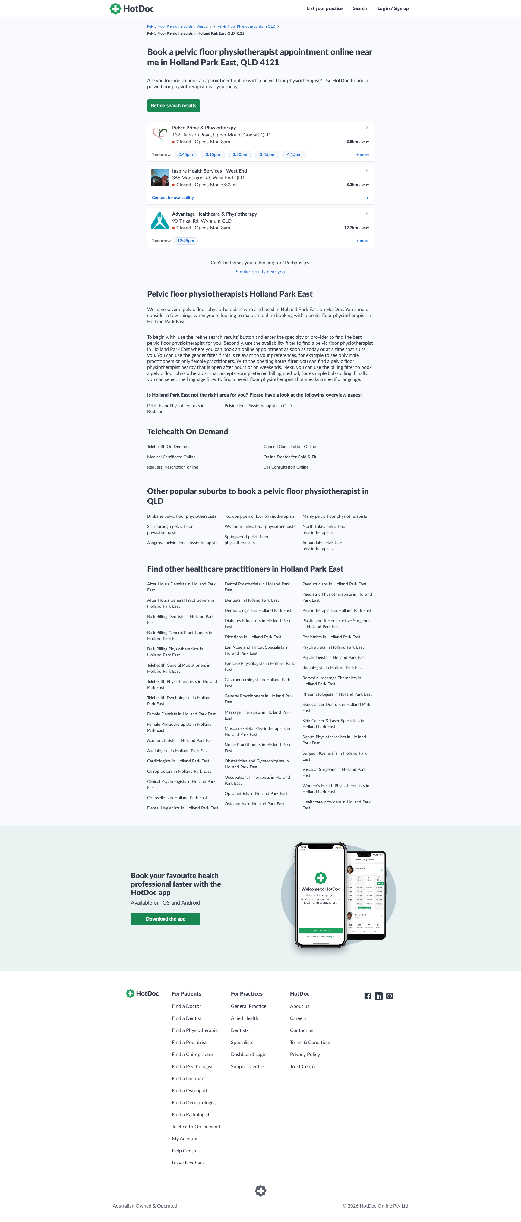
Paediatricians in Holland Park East (334, 584)
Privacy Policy (305, 1054)
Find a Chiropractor (192, 1054)
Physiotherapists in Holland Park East (336, 611)
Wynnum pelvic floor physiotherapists (260, 527)
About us (299, 1006)
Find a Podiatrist (189, 1042)
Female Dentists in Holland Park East (181, 714)
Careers (298, 1018)
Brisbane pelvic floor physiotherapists (181, 516)
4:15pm (294, 155)
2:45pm (185, 155)
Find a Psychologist (192, 1066)
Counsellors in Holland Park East (177, 798)
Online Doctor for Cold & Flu (290, 457)
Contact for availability (173, 198)
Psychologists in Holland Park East (334, 658)
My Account (185, 1138)
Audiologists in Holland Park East (177, 751)
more (362, 155)
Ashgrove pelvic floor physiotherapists (182, 543)
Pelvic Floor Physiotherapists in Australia (179, 26)
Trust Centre (303, 1066)
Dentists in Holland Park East (252, 600)
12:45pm (185, 241)
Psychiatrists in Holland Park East (333, 647)
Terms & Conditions (310, 1042)
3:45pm (267, 155)
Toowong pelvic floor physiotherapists (260, 516)
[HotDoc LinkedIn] (378, 996)
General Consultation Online (290, 447)
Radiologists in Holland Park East (332, 668)
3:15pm (213, 155)
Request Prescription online (172, 467)
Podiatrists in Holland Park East (331, 637)
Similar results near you (260, 272)
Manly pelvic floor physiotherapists (334, 516)
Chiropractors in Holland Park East (179, 771)
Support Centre (247, 1066)
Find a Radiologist (191, 1114)
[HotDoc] (132, 8)
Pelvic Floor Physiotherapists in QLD (246, 26)
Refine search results (173, 105)
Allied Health (244, 1018)
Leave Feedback (188, 1163)
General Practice (248, 1006)
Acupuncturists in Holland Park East (180, 741)
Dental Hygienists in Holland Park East (182, 808)
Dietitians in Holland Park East (253, 637)
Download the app (165, 919)
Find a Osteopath (190, 1090)
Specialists (242, 1042)
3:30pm (240, 155)
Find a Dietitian (188, 1078)
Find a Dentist (187, 1018)
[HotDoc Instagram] (389, 996)
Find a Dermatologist (194, 1102)
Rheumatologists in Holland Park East (337, 694)
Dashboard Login (249, 1054)
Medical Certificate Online (171, 457)
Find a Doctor (186, 1006)
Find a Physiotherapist (195, 1030)
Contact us (301, 1030)
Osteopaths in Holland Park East (255, 804)
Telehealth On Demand (168, 447)
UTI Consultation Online (286, 467)
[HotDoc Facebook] (367, 996)
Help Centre (184, 1151)
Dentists (240, 1030)
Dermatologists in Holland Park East (258, 611)
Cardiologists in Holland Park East (178, 761)
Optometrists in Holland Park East (256, 794)
